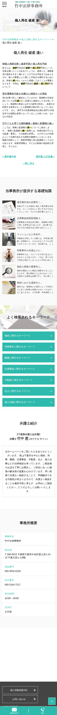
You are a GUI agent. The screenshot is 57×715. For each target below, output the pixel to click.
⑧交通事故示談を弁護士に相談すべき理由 (24, 93)
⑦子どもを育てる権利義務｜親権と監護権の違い (28, 123)
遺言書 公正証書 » (45, 156)
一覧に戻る (28, 163)
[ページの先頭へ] (51, 701)
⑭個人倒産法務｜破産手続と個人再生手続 (24, 64)
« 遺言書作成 (9, 156)
